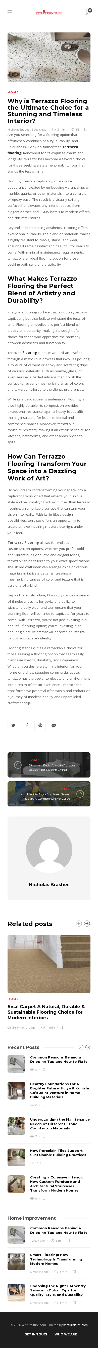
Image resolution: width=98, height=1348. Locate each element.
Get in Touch (36, 1334)
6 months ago (26, 1027)
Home (13, 92)
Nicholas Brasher (19, 129)
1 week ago (37, 1240)
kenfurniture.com (75, 1325)
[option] (49, 981)
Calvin (12, 1027)
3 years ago (39, 129)
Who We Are (66, 1334)
